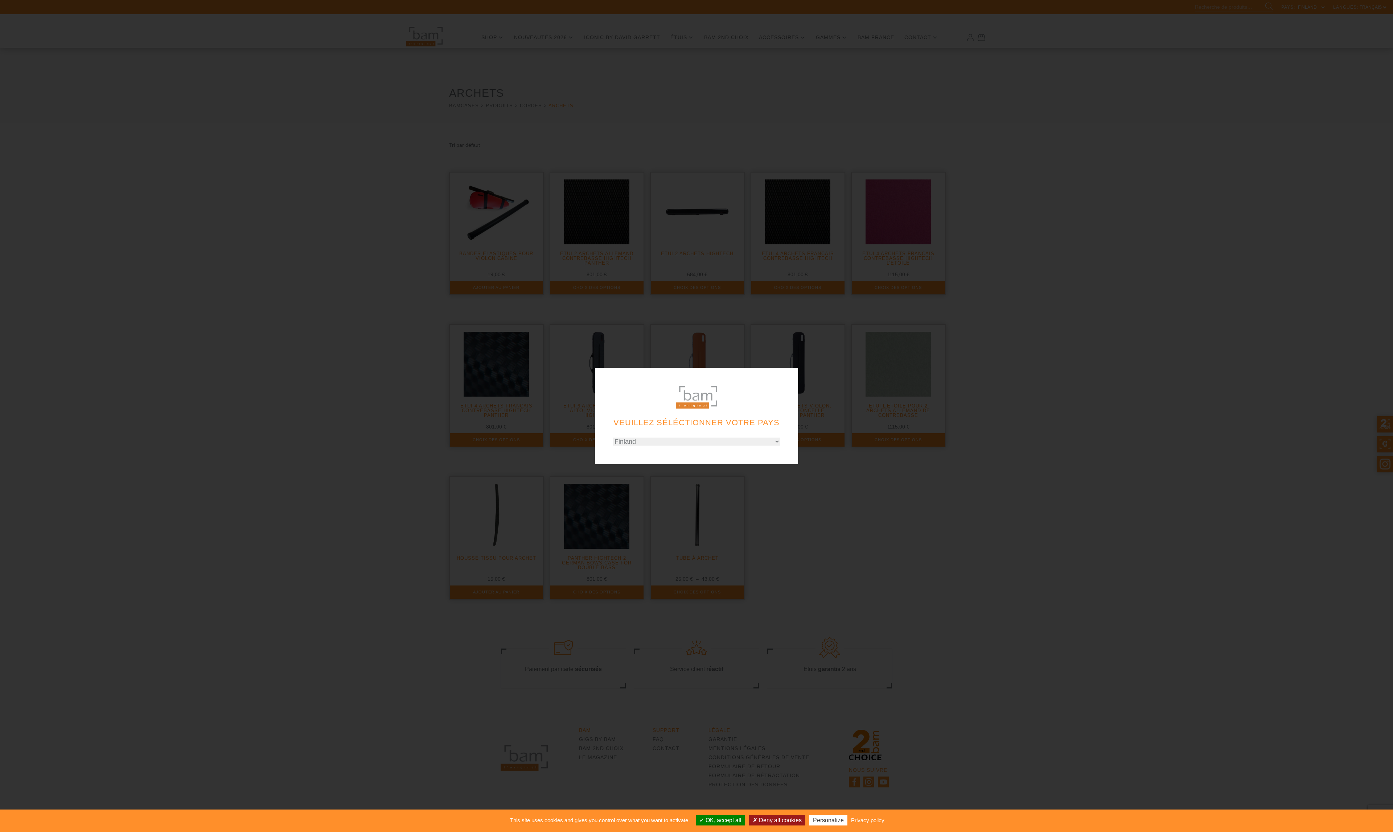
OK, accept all (722, 820)
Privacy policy (867, 820)
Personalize (828, 820)
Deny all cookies (779, 820)
